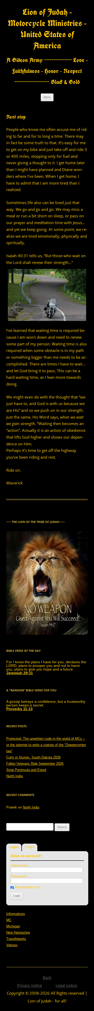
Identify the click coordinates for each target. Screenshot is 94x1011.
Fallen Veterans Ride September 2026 (34, 764)
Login (14, 847)
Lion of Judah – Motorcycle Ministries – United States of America (47, 28)
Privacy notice (29, 985)
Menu (47, 97)
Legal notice (66, 985)
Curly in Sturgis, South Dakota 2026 (33, 757)
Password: (19, 876)
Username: (19, 865)
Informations (15, 914)
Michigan (13, 926)
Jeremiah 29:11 (19, 673)
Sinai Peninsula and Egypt (26, 770)
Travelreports (16, 939)
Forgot (29, 847)
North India (14, 776)
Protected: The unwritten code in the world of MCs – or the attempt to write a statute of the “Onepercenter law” (46, 745)
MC (8, 920)
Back (47, 977)
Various (11, 945)
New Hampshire (18, 932)
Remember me (27, 887)
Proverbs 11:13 (19, 709)
